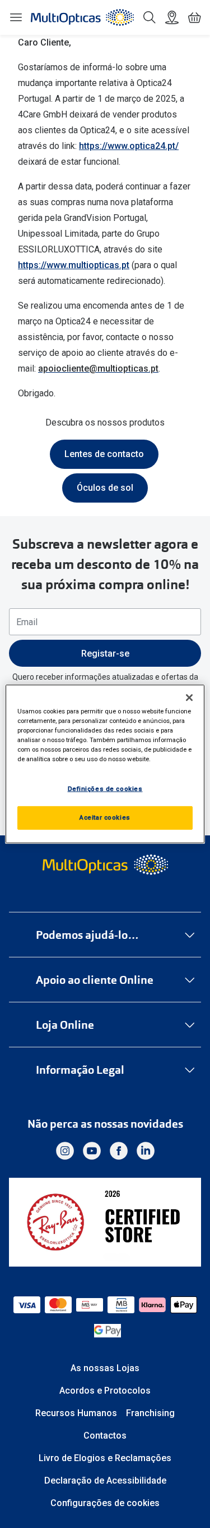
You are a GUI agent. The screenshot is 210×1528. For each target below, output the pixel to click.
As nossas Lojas (105, 1368)
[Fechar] (189, 697)
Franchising (150, 1413)
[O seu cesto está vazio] (194, 17)
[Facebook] (119, 1151)
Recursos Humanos (76, 1413)
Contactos (105, 1435)
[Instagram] (65, 1151)
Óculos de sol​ (105, 487)
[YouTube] (92, 1151)
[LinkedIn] (146, 1151)
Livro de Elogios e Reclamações (105, 1458)
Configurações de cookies (105, 1503)
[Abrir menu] (15, 17)
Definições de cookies (105, 789)
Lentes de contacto (104, 454)
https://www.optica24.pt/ (129, 146)
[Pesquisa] (149, 17)
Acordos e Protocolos (105, 1390)
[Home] (82, 17)
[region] (104, 764)
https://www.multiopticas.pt (73, 265)
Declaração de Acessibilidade (105, 1480)
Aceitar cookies (105, 817)
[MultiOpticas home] (105, 864)
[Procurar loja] (172, 17)
